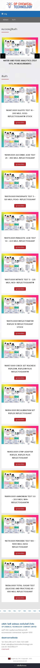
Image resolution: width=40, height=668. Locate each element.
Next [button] (37, 56)
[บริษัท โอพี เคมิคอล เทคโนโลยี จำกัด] (20, 5)
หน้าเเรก (5, 20)
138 (24, 611)
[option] (20, 52)
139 (29, 611)
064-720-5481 (22, 642)
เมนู (5, 14)
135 (9, 611)
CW (19, 658)
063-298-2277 (10, 642)
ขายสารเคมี (5, 649)
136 (14, 611)
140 (34, 611)
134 (4, 611)
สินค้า (14, 20)
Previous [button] (2, 56)
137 (19, 611)
